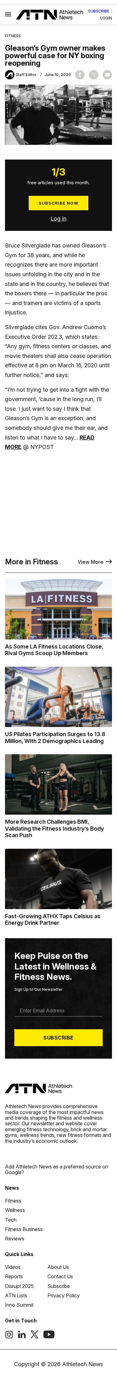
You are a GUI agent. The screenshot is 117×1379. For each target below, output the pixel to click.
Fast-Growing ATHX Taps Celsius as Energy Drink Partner (52, 919)
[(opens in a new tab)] (9, 1337)
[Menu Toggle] (8, 14)
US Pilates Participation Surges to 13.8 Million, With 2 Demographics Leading (55, 737)
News (12, 1187)
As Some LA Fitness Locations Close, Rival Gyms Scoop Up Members (54, 650)
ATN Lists (16, 1295)
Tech (11, 1220)
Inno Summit (19, 1305)
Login (106, 18)
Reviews (14, 1238)
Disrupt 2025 (19, 1286)
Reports (14, 1276)
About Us (58, 1267)
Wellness (15, 1210)
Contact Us (60, 1276)
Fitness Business (24, 1229)
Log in (58, 218)
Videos (13, 1267)
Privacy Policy (63, 1295)
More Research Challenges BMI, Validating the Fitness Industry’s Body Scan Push (54, 828)
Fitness (13, 36)
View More (90, 562)
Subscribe (98, 11)
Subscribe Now (58, 203)
